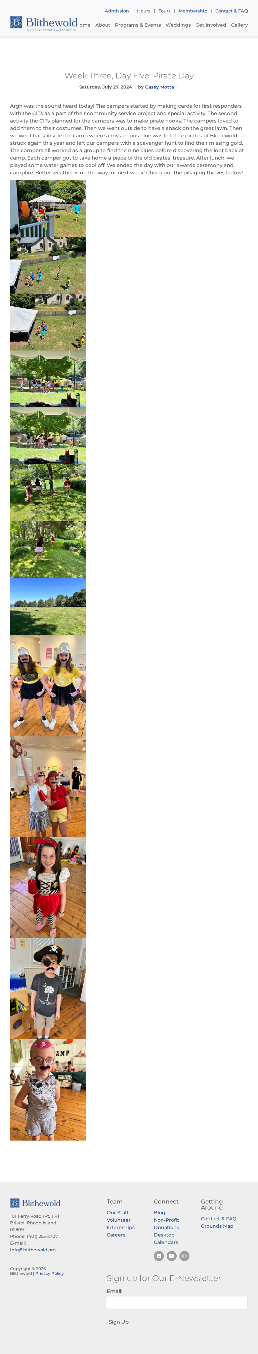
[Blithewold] (43, 23)
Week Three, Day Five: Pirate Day (129, 75)
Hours (143, 10)
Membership (193, 10)
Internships (121, 1227)
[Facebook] (159, 1256)
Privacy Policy (49, 1273)
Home (83, 25)
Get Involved (211, 25)
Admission (117, 10)
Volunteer (119, 1220)
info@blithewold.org (33, 1249)
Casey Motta (159, 87)
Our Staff (117, 1213)
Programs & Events (138, 25)
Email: (114, 1291)
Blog (159, 1213)
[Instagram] (184, 1256)
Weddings (178, 25)
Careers (116, 1235)
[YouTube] (172, 1256)
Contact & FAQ (231, 10)
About (102, 25)
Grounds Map (217, 1226)
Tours (165, 10)
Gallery (239, 25)
